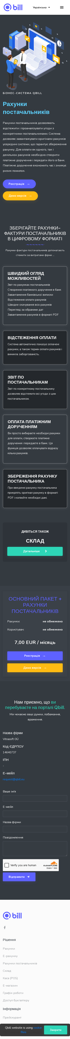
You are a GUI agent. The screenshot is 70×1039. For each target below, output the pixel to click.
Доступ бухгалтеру (16, 1000)
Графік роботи (13, 993)
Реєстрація (19, 183)
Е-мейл (8, 807)
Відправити (17, 877)
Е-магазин (10, 986)
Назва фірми (12, 822)
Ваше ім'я (9, 791)
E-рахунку (10, 956)
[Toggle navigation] (61, 7)
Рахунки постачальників (20, 963)
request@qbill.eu (13, 779)
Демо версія (20, 195)
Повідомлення (13, 837)
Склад (7, 971)
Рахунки (9, 949)
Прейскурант (12, 1018)
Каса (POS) (10, 978)
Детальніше (32, 551)
